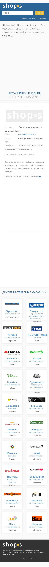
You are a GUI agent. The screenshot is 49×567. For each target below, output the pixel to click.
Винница (37, 32)
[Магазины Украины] (12, 6)
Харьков (15, 25)
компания (38, 336)
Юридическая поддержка (29, 558)
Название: (9, 127)
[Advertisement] (24, 64)
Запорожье (32, 28)
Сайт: (7, 134)
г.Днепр (6, 36)
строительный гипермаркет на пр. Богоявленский (37, 315)
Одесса (6, 28)
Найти (40, 12)
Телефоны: (9, 145)
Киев (4, 25)
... (15, 36)
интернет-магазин (12, 312)
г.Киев (28, 25)
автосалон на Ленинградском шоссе (36, 386)
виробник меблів (12, 502)
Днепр (38, 25)
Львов (18, 28)
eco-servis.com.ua (26, 134)
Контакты (42, 18)
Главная (23, 18)
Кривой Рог (22, 32)
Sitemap (41, 558)
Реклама (32, 18)
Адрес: (7, 138)
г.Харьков (7, 32)
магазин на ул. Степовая (12, 479)
